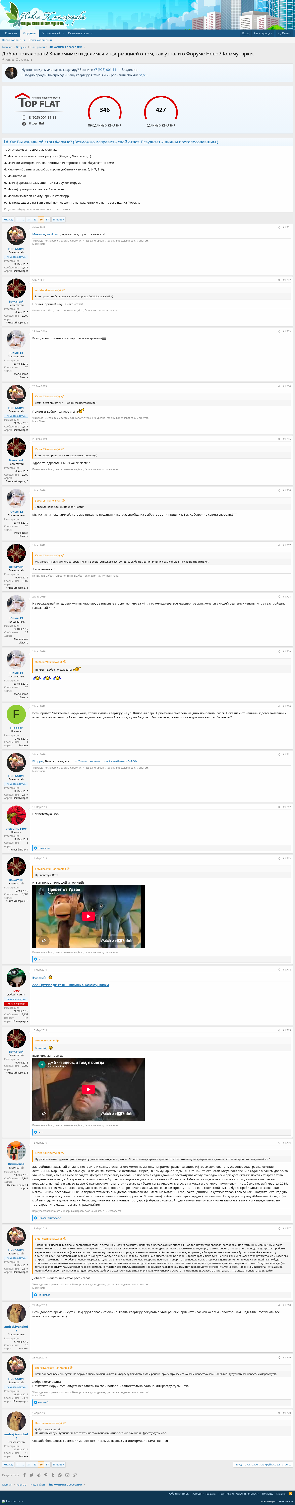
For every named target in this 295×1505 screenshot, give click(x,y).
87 (47, 219)
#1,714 (287, 969)
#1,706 (287, 490)
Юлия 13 (16, 353)
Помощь (267, 1493)
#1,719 (287, 1357)
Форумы (29, 33)
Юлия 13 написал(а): (47, 396)
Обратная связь (179, 1493)
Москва (23, 745)
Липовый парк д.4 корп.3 (17, 1186)
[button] (63, 33)
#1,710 (287, 706)
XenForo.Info (286, 1501)
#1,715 (287, 1030)
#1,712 (287, 807)
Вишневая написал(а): (48, 1238)
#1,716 (287, 1142)
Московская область (21, 375)
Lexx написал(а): (45, 1040)
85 (35, 219)
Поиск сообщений (40, 40)
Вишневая (16, 1164)
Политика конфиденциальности (239, 1493)
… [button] (23, 219)
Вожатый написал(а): (48, 500)
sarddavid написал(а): (48, 290)
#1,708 (287, 596)
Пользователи (78, 33)
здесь (143, 75)
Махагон (38, 234)
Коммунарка (20, 271)
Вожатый (16, 301)
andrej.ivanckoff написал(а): (52, 1367)
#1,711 (287, 754)
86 (41, 219)
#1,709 (287, 651)
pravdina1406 (16, 828)
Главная (11, 33)
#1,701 (287, 227)
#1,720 (287, 1413)
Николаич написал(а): (48, 661)
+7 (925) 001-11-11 (107, 69)
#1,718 (287, 1305)
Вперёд (57, 219)
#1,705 (287, 439)
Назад (9, 219)
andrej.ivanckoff (16, 1329)
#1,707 (287, 545)
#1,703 (287, 331)
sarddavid (53, 234)
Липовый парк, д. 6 (17, 322)
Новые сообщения (13, 40)
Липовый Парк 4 (18, 849)
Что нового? (51, 33)
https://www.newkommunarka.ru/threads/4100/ (103, 761)
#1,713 (287, 858)
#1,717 (287, 1228)
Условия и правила (204, 1493)
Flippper (16, 728)
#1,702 (287, 280)
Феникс (9, 59)
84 (28, 219)
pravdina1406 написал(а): (50, 869)
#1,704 (287, 386)
